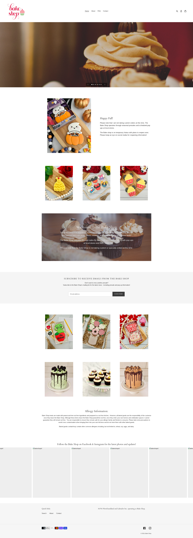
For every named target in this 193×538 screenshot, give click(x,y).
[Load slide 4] (97, 84)
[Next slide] (105, 84)
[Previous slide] (88, 84)
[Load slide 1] (92, 84)
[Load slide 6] (101, 84)
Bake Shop (148, 533)
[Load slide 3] (95, 84)
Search (44, 513)
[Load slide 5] (99, 84)
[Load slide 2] (93, 84)
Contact (58, 513)
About (51, 513)
